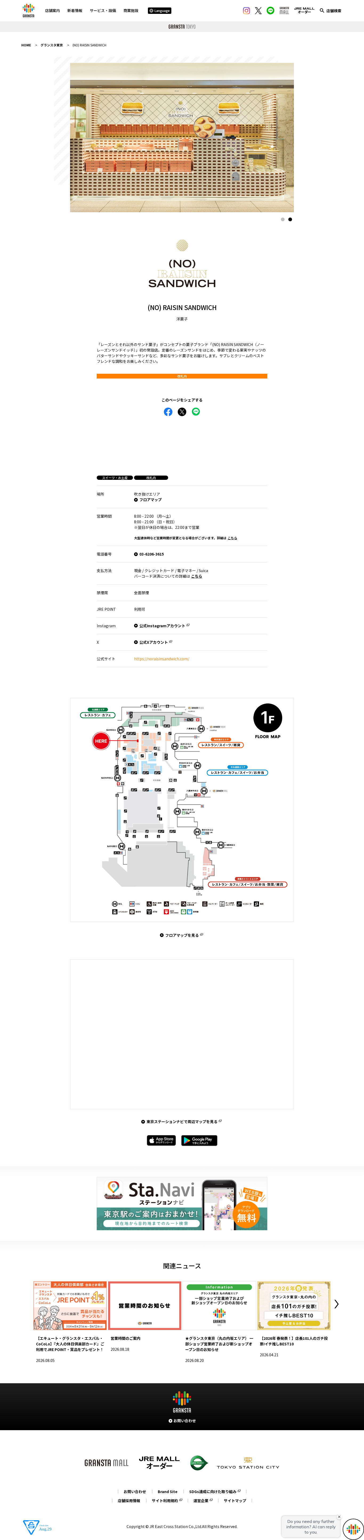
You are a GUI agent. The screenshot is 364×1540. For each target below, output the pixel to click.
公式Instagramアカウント (162, 625)
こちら (232, 538)
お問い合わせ (135, 1491)
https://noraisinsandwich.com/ (161, 658)
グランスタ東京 (52, 45)
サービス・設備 (103, 10)
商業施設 (130, 10)
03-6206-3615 (151, 554)
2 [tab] (290, 219)
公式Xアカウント (153, 642)
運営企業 (200, 1500)
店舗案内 (52, 10)
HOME (26, 45)
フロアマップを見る (182, 935)
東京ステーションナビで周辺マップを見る (182, 1121)
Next (336, 1304)
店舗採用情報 (129, 1500)
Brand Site (167, 1491)
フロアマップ (150, 499)
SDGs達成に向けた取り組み (212, 1491)
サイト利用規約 (165, 1500)
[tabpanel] (182, 137)
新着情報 (74, 10)
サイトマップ (235, 1500)
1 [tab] (283, 219)
